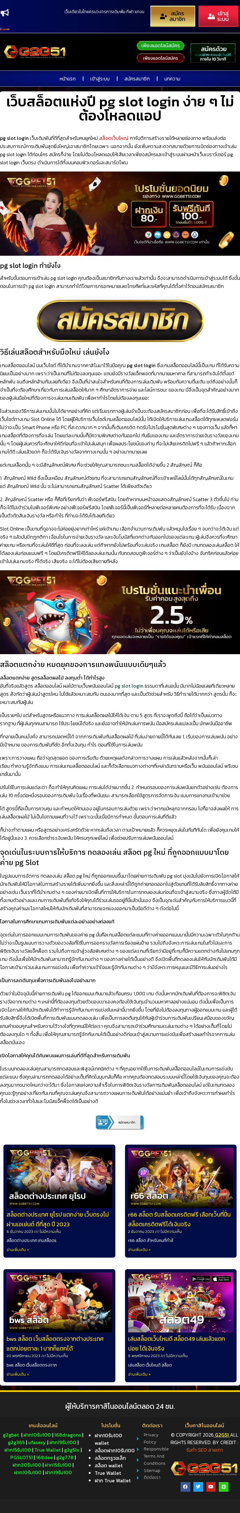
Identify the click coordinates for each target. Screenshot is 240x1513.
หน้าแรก (68, 78)
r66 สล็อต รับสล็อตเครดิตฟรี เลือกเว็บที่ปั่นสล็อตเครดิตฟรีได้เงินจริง (179, 1219)
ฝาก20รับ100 (26, 1465)
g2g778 (64, 1457)
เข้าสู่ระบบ (100, 78)
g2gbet (11, 1435)
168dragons (67, 1435)
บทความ (172, 78)
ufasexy (37, 1442)
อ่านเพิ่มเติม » (18, 1250)
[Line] (223, 1487)
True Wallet (47, 1450)
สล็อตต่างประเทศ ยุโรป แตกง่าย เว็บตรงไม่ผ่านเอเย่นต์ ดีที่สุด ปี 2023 (58, 1219)
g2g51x (71, 1450)
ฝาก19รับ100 (62, 1442)
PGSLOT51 (21, 1457)
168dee (44, 1457)
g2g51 (221, 1435)
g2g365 (16, 1442)
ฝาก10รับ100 (37, 1435)
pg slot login (129, 686)
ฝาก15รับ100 (17, 1450)
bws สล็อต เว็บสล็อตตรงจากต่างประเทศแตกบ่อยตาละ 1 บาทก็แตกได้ (55, 1343)
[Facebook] (185, 1487)
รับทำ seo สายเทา (204, 1450)
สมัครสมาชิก (137, 78)
